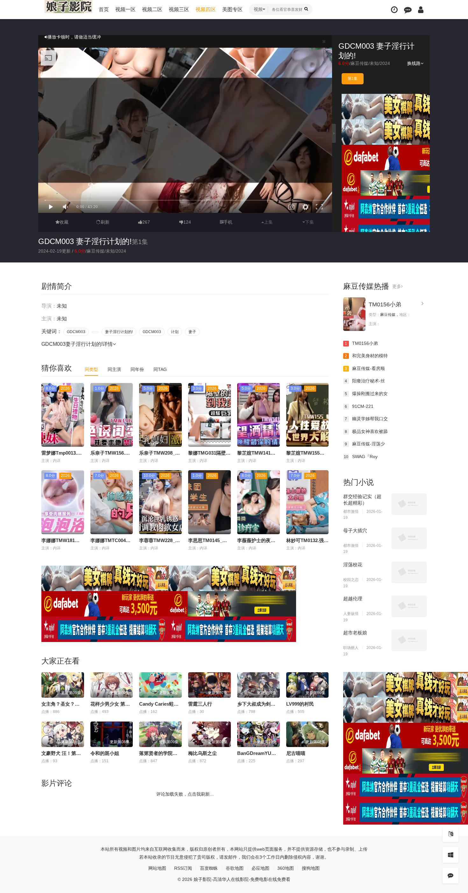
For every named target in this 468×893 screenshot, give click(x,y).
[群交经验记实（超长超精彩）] (409, 503)
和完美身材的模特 (366, 355)
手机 (227, 222)
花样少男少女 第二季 (112, 704)
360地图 (285, 868)
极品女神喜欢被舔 (366, 431)
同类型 (91, 369)
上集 (268, 222)
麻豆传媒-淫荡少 (365, 443)
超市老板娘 (355, 632)
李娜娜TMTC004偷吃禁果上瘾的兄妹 (129, 540)
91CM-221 (359, 406)
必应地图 (260, 868)
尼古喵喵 (295, 753)
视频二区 (152, 9)
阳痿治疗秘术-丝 (365, 380)
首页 (104, 9)
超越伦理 (352, 598)
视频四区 (205, 9)
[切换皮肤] (450, 855)
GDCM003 (76, 332)
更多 (396, 286)
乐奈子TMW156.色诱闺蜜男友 (122, 453)
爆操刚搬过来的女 (366, 393)
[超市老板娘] (409, 640)
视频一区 (125, 9)
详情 (108, 344)
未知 (374, 63)
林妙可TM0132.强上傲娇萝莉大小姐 (324, 540)
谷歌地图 (235, 868)
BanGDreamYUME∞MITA (265, 753)
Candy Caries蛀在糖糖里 (166, 704)
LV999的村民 (300, 704)
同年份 (137, 369)
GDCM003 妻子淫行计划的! (85, 241)
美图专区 (232, 9)
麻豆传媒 (359, 63)
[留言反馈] (408, 10)
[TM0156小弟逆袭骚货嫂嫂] (354, 314)
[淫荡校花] (409, 572)
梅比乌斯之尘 (202, 753)
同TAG (160, 369)
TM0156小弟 (385, 304)
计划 (175, 332)
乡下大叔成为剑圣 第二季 (264, 704)
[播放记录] (394, 10)
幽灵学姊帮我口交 (366, 418)
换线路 (414, 63)
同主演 (114, 369)
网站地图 (157, 868)
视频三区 (179, 9)
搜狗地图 (311, 868)
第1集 (353, 78)
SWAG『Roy (361, 456)
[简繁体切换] (450, 834)
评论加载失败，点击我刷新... (185, 794)
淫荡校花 (352, 564)
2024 (385, 63)
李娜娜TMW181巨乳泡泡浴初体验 (77, 540)
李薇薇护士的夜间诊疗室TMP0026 (273, 540)
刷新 (105, 222)
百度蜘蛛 (209, 868)
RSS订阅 (183, 868)
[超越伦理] (409, 606)
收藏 (64, 222)
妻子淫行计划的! (119, 332)
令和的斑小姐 (104, 753)
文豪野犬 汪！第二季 (63, 753)
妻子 (192, 332)
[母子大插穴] (409, 537)
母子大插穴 (355, 530)
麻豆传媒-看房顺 (365, 368)
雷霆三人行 (200, 704)
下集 (309, 222)
